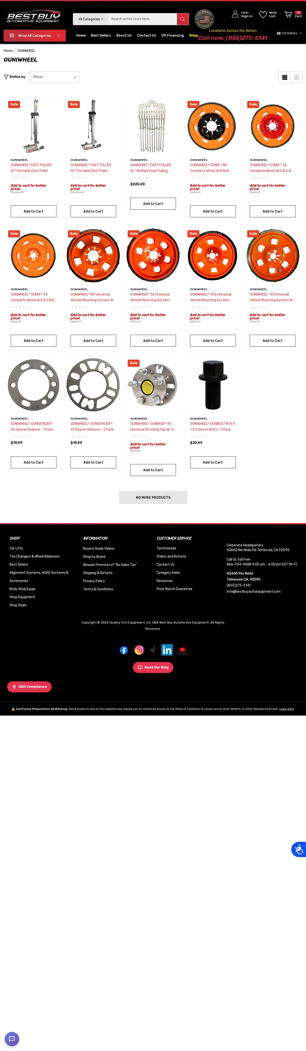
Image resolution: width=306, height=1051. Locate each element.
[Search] (183, 19)
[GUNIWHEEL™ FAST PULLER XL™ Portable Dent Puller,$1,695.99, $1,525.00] (33, 126)
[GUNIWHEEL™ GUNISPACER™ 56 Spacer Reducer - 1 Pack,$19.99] (33, 385)
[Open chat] (12, 1039)
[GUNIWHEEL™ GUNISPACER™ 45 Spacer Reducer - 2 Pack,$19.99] (93, 385)
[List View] (296, 77)
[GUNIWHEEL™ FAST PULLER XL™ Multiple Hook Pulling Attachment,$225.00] (153, 126)
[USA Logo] (204, 19)
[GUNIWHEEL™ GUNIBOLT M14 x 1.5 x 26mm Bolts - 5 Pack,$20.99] (213, 385)
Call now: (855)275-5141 (232, 37)
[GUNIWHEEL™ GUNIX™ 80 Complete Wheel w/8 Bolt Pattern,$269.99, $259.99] (213, 126)
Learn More (286, 709)
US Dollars (289, 33)
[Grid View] (284, 77)
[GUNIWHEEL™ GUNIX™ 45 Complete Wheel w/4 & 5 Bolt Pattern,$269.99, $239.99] (33, 256)
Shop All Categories (34, 36)
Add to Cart (34, 211)
